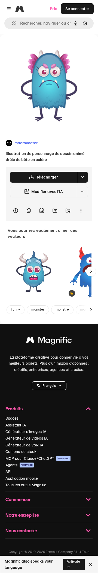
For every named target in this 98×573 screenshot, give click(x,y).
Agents (19, 465)
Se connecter (77, 8)
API (8, 471)
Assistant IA (15, 425)
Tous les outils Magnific (25, 485)
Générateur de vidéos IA (26, 438)
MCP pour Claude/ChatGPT (37, 458)
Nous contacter (21, 530)
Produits (14, 408)
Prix (53, 8)
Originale (36, 46)
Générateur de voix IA (24, 445)
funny (15, 309)
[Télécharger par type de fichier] (82, 177)
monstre (62, 309)
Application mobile (21, 478)
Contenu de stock (20, 451)
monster (37, 309)
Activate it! (73, 564)
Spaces (12, 418)
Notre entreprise (22, 515)
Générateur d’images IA (25, 431)
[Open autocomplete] (12, 23)
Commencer (17, 499)
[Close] (90, 564)
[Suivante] (91, 271)
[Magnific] (49, 341)
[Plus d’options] (80, 210)
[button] (49, 385)
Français (49, 386)
